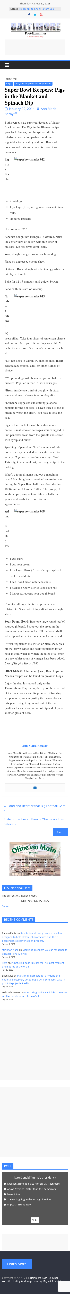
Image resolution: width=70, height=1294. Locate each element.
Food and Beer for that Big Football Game (34, 808)
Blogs (9, 83)
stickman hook (10, 949)
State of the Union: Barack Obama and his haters (34, 821)
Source (6, 906)
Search (60, 832)
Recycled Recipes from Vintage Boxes (33, 83)
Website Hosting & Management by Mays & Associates (33, 1281)
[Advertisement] (35, 47)
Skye (4, 962)
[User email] (35, 788)
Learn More (17, 1264)
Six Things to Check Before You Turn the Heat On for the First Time (39, 10)
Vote (34, 1220)
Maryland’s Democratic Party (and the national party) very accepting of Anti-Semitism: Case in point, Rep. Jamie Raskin (33, 979)
